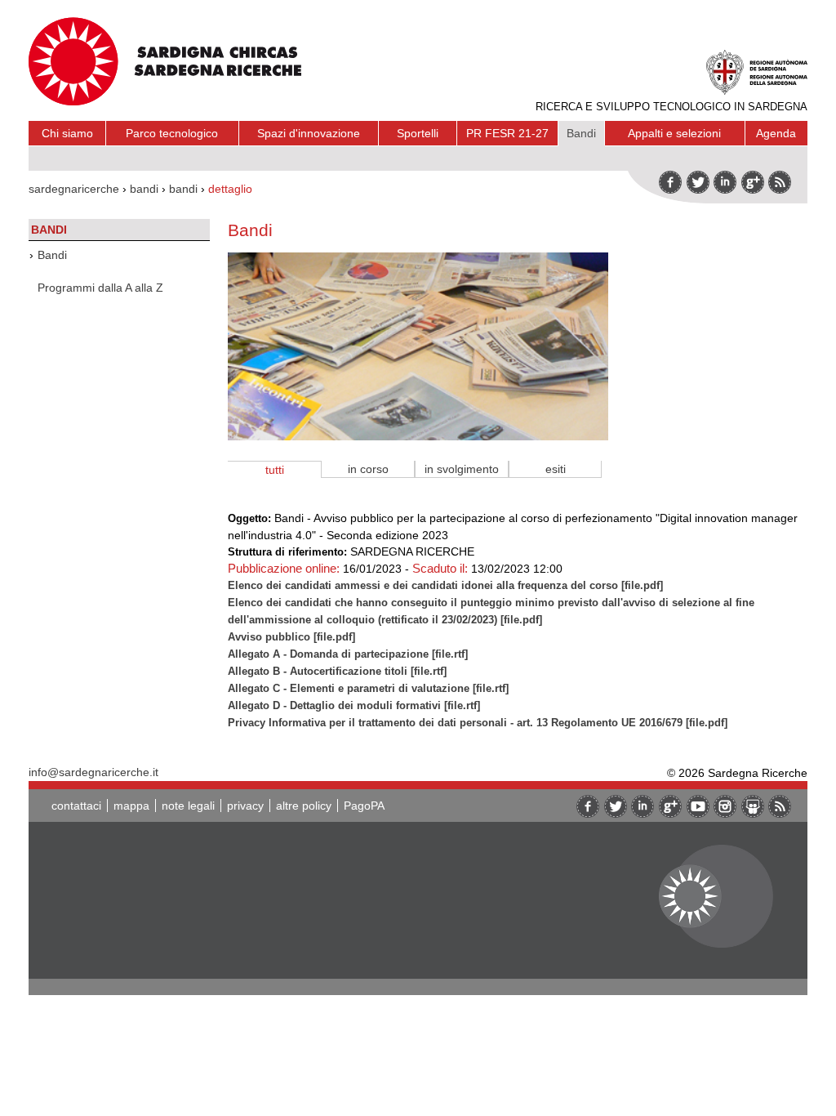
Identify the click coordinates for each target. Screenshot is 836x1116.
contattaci (76, 805)
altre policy (303, 805)
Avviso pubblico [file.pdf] (291, 637)
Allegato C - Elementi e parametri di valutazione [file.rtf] (368, 688)
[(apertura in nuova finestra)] (752, 182)
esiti (555, 468)
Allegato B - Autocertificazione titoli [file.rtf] (337, 671)
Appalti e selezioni (674, 133)
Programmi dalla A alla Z (100, 287)
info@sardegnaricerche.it (93, 772)
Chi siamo (67, 133)
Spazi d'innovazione (308, 133)
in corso (368, 468)
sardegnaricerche (74, 188)
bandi (144, 188)
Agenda (776, 133)
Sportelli (417, 133)
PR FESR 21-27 (507, 133)
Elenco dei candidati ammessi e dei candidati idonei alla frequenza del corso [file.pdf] (445, 585)
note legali (188, 805)
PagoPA (364, 805)
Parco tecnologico (172, 133)
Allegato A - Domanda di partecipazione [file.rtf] (348, 654)
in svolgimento (462, 468)
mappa (131, 805)
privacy (245, 805)
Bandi (581, 133)
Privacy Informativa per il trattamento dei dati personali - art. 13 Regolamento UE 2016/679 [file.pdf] (477, 722)
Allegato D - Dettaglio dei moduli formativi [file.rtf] (354, 705)
